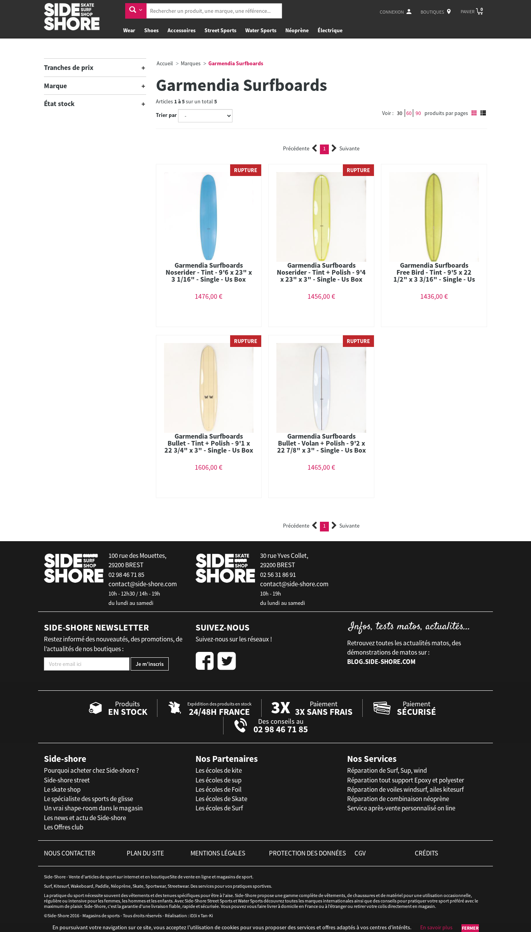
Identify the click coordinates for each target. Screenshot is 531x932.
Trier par (166, 114)
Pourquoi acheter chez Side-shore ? (91, 770)
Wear (129, 30)
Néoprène (297, 30)
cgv (360, 853)
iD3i (193, 915)
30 (399, 113)
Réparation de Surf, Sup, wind (387, 770)
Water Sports (260, 30)
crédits (426, 853)
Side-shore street (67, 780)
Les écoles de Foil (218, 789)
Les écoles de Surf (219, 808)
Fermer (470, 928)
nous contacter (69, 853)
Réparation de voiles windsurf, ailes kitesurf (405, 789)
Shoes (151, 30)
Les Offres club (63, 827)
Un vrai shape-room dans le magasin (93, 808)
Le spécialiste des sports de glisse (88, 798)
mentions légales (217, 853)
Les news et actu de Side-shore (85, 818)
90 (418, 113)
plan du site (145, 853)
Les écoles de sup (218, 780)
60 (409, 113)
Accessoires (182, 30)
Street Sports (220, 30)
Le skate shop (62, 789)
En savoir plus (436, 927)
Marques (191, 63)
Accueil (165, 63)
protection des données (307, 853)
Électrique (330, 30)
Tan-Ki (207, 915)
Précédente (296, 148)
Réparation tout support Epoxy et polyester (405, 780)
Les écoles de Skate (221, 798)
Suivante (349, 148)
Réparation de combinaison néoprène (398, 798)
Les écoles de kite (219, 770)
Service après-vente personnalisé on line (401, 808)
